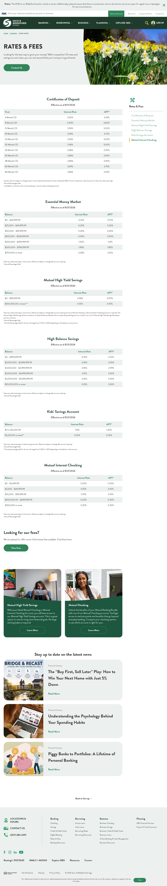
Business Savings (106, 827)
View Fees (16, 548)
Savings (53, 827)
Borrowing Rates (81, 831)
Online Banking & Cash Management (114, 838)
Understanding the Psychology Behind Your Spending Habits (80, 719)
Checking (53, 823)
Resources (131, 14)
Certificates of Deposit (142, 115)
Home (6, 33)
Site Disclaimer (27, 873)
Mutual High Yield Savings (144, 125)
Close (139, 880)
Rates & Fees (55, 838)
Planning (102, 23)
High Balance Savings (141, 130)
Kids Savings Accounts (142, 135)
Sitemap (41, 873)
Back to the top (82, 798)
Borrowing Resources (83, 834)
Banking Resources (57, 842)
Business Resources (107, 842)
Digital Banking (56, 834)
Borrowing (63, 23)
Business (83, 23)
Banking (43, 23)
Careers (88, 860)
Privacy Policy (54, 873)
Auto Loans (79, 827)
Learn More (32, 630)
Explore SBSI (123, 23)
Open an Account (116, 13)
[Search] (147, 23)
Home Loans (80, 823)
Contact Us (160, 14)
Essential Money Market (143, 120)
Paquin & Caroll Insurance (147, 827)
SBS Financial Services (145, 823)
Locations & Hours (145, 14)
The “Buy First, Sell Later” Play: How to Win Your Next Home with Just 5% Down (81, 678)
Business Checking (107, 823)
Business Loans (105, 834)
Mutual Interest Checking (143, 140)
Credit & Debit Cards (58, 831)
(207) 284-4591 (18, 835)
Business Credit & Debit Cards (111, 831)
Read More (54, 694)
